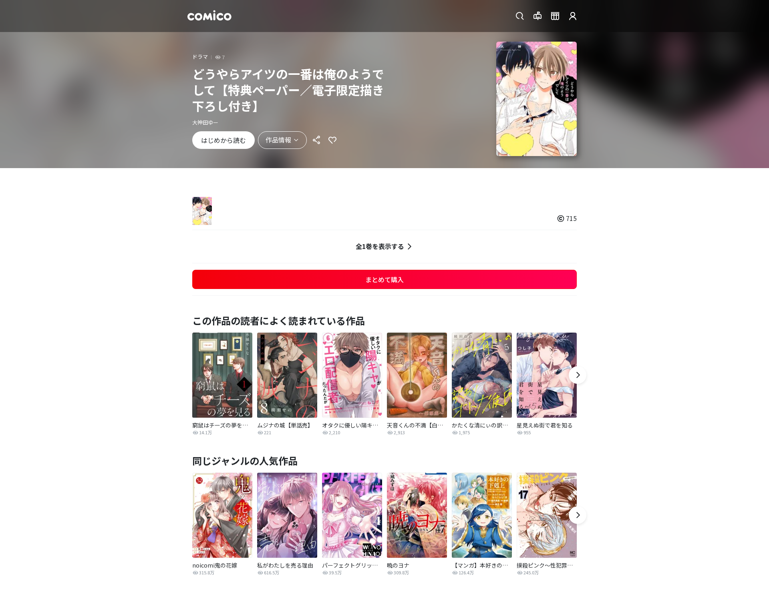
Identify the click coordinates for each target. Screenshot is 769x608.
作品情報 (278, 139)
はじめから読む (223, 140)
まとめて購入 (384, 279)
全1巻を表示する (380, 246)
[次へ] (577, 375)
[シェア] (316, 140)
